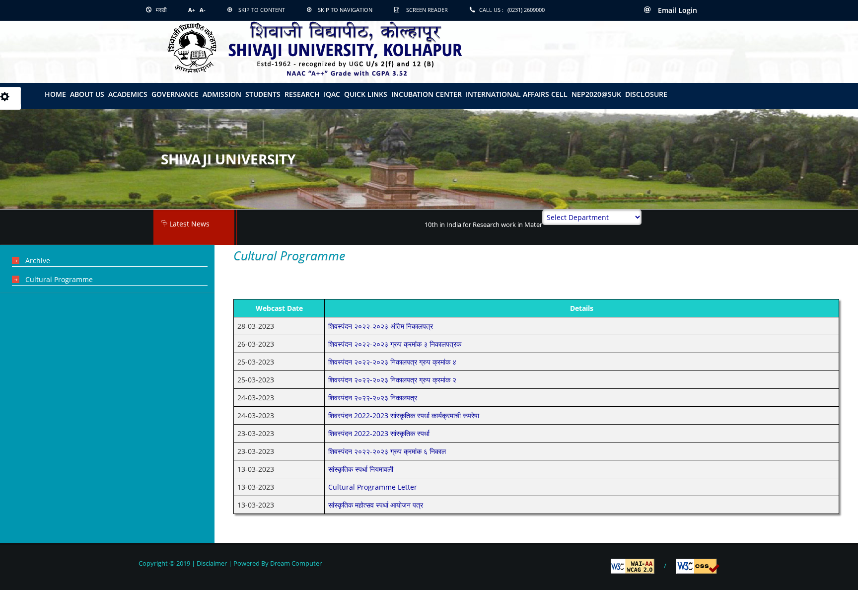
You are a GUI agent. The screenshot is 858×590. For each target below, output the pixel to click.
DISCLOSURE (646, 94)
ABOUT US (87, 94)
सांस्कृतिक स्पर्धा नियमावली (360, 469)
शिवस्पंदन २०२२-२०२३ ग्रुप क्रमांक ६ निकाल (387, 451)
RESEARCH (302, 94)
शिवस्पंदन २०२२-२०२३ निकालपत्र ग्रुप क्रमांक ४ (392, 362)
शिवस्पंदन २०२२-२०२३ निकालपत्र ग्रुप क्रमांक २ (392, 379)
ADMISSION (222, 94)
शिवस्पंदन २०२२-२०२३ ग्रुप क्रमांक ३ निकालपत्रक (394, 344)
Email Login (676, 10)
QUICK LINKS (365, 94)
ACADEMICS (127, 94)
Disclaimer (212, 563)
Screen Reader (427, 9)
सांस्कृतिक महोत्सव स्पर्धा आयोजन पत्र (375, 505)
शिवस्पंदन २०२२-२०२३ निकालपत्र (372, 397)
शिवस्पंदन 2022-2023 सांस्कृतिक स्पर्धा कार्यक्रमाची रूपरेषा (403, 415)
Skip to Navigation (345, 9)
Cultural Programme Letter (372, 487)
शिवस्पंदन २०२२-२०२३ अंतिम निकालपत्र (380, 326)
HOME (55, 94)
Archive (37, 260)
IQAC (332, 94)
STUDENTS (263, 94)
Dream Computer (295, 563)
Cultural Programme (59, 279)
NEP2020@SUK (596, 94)
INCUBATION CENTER (426, 94)
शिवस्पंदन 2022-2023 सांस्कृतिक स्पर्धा (378, 433)
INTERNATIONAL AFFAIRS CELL (517, 94)
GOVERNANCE (175, 94)
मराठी (160, 9)
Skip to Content (261, 9)
